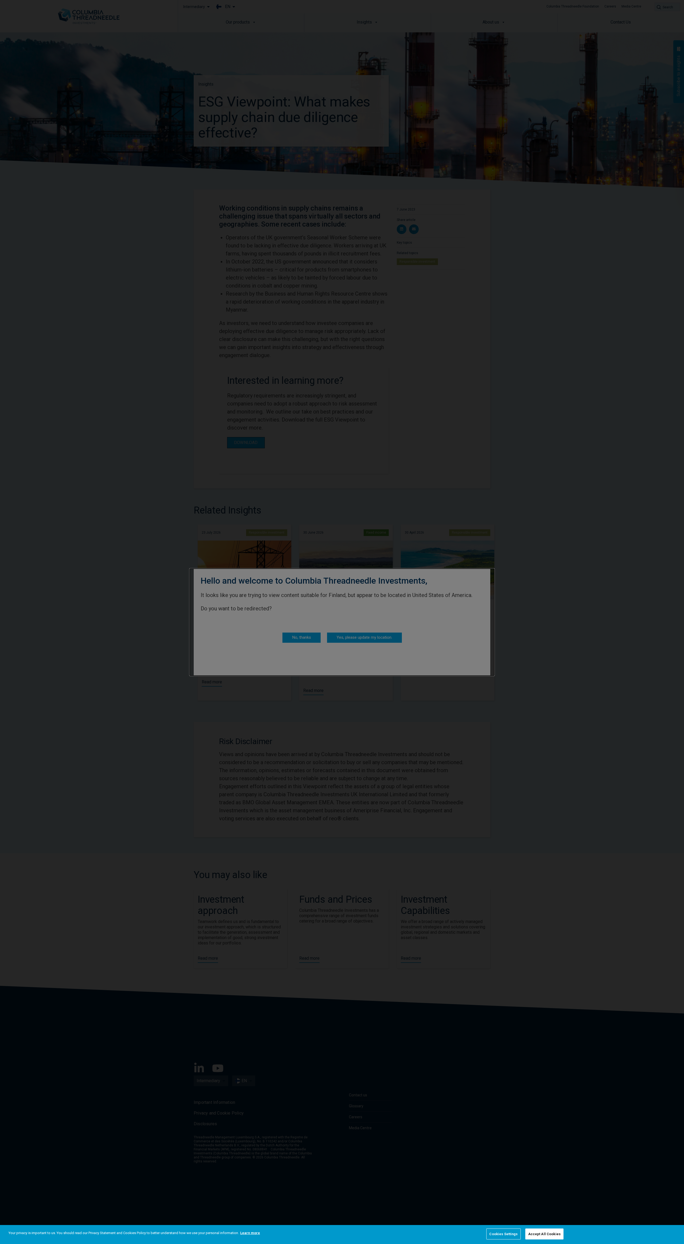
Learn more (250, 1233)
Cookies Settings (503, 1234)
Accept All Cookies (544, 1234)
